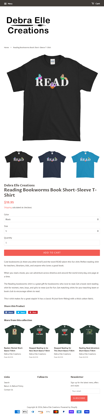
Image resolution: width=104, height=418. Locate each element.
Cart (97, 3)
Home (6, 47)
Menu (9, 3)
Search (6, 382)
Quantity (8, 237)
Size (6, 226)
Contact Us (8, 389)
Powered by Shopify (69, 407)
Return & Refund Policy (13, 386)
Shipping (8, 207)
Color (6, 214)
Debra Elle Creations (51, 407)
